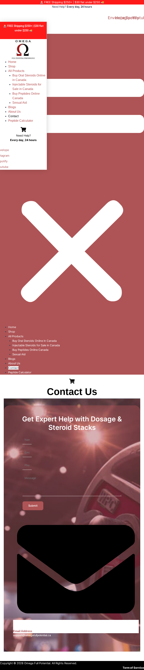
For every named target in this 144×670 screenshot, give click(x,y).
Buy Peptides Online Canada (26, 96)
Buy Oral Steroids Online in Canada (28, 77)
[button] (72, 179)
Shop (11, 66)
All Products (16, 70)
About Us (14, 111)
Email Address (22, 631)
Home (12, 61)
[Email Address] (76, 626)
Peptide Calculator (20, 120)
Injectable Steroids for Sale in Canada (26, 87)
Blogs (12, 107)
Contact (13, 116)
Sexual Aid (19, 102)
